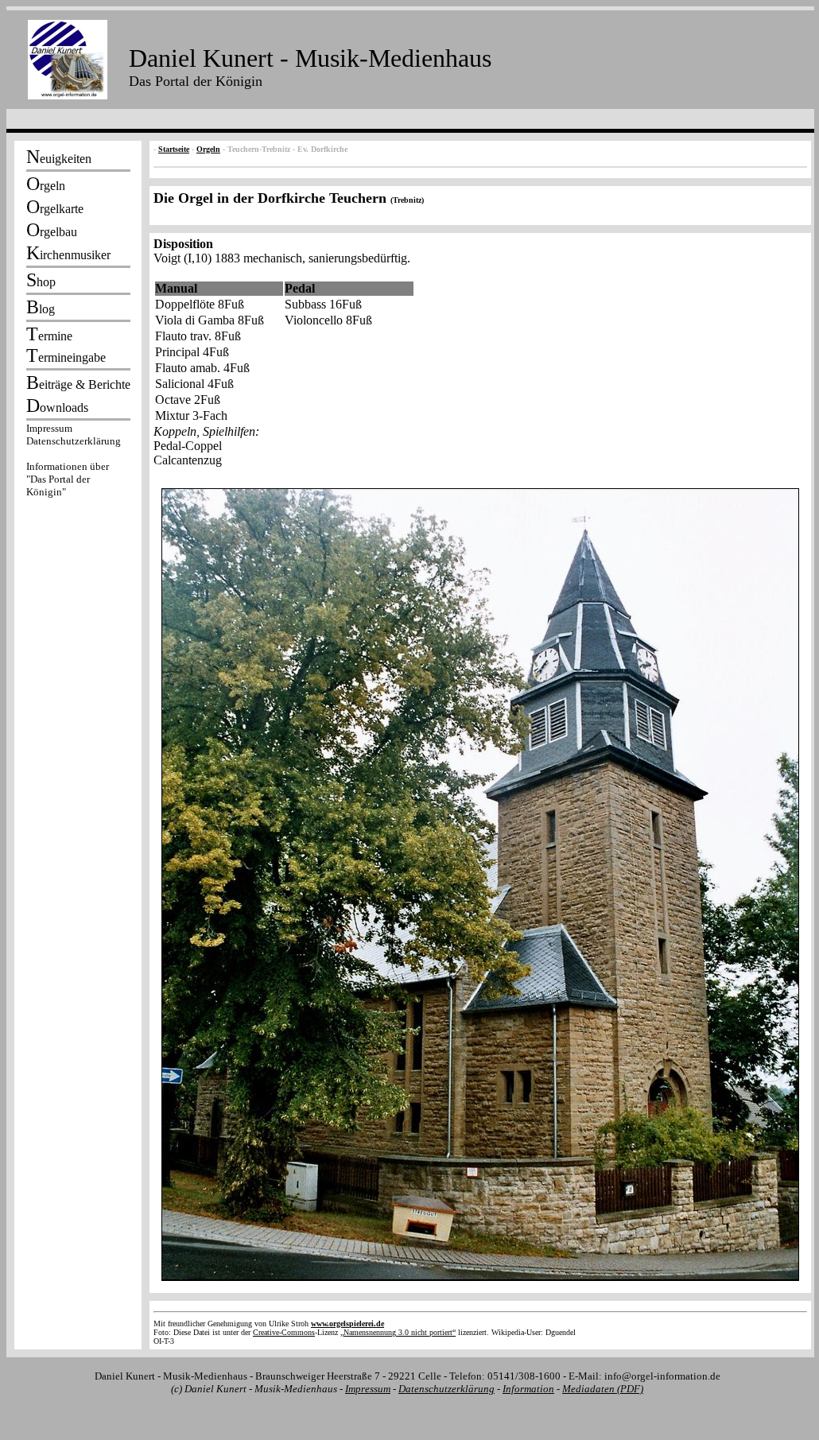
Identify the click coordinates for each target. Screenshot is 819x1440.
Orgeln (208, 149)
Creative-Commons (284, 1332)
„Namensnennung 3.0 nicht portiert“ (398, 1332)
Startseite (173, 149)
